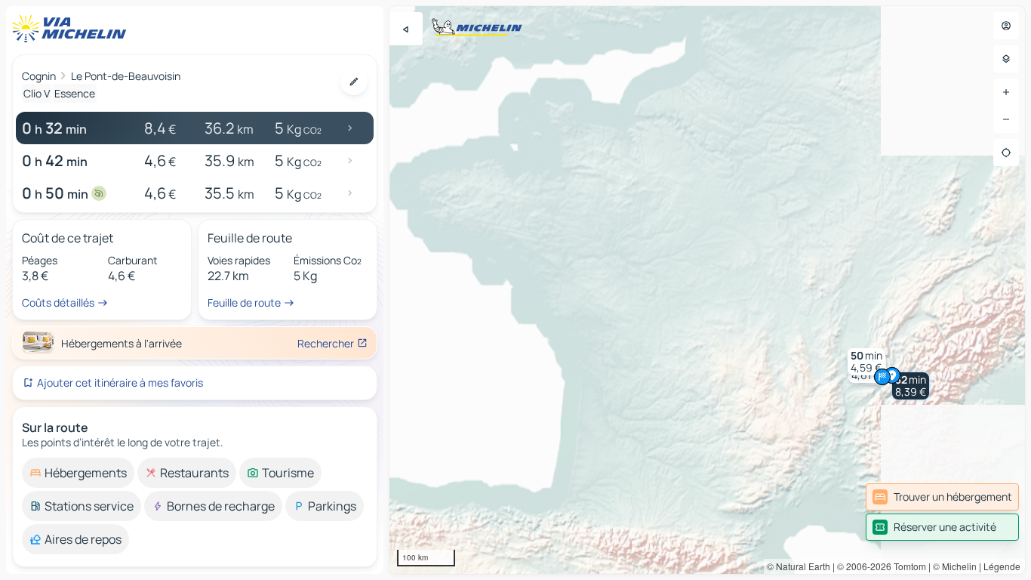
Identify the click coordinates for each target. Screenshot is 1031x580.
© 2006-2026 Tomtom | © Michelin (907, 566)
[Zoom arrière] (1006, 119)
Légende (1001, 566)
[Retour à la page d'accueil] (72, 28)
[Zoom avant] (1006, 92)
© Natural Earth (798, 566)
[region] (707, 290)
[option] (78, 473)
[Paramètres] (1006, 58)
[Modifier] (354, 81)
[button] (910, 386)
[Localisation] (1006, 152)
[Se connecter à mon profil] (1006, 25)
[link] (942, 497)
